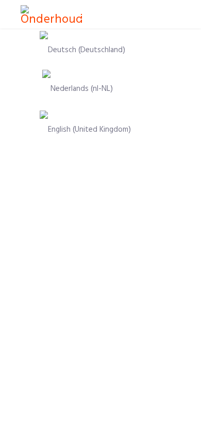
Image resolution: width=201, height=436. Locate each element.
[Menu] (82, 15)
